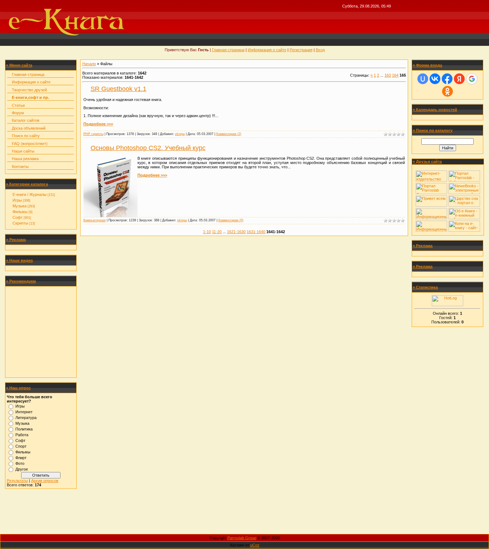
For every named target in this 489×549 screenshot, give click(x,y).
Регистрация (301, 50)
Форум (18, 113)
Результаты (17, 480)
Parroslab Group (241, 538)
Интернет (24, 412)
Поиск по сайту (26, 136)
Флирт (20, 458)
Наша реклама (25, 158)
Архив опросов (44, 480)
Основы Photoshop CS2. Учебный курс (148, 147)
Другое (21, 469)
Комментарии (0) (230, 220)
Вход (320, 50)
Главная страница (228, 50)
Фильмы (20, 212)
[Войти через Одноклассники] (447, 91)
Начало (89, 64)
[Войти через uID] (422, 78)
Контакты (20, 166)
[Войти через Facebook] (447, 78)
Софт (18, 217)
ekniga (180, 134)
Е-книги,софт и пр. (30, 97)
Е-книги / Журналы (30, 194)
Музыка (19, 206)
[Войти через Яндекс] (459, 78)
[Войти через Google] (472, 79)
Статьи (18, 105)
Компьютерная (94, 220)
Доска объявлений (28, 128)
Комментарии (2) (228, 134)
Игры (17, 200)
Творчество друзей (29, 90)
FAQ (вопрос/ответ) (30, 143)
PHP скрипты (93, 134)
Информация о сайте (267, 50)
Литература (26, 417)
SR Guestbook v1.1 (118, 88)
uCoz (255, 545)
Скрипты (20, 223)
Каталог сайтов (25, 120)
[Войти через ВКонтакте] (435, 78)
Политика (24, 429)
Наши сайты (23, 151)
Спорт (20, 446)
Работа (21, 435)
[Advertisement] (40, 332)
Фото (19, 463)
